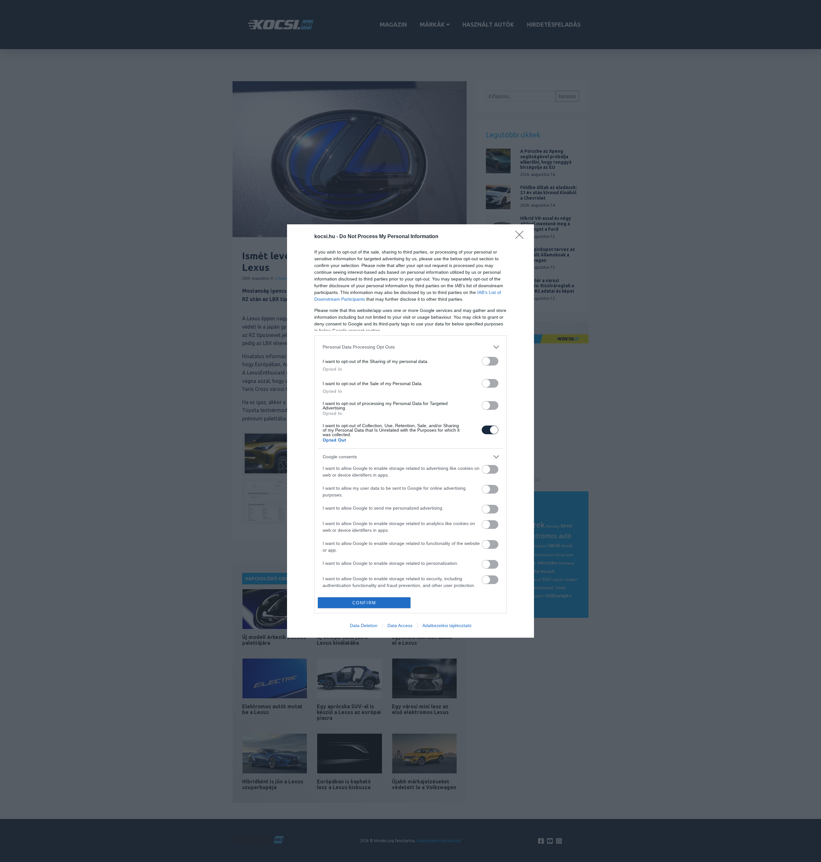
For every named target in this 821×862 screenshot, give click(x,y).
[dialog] (410, 431)
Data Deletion (363, 625)
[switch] (490, 361)
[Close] (521, 237)
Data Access (399, 625)
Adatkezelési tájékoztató (446, 625)
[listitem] (410, 347)
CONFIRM (364, 602)
